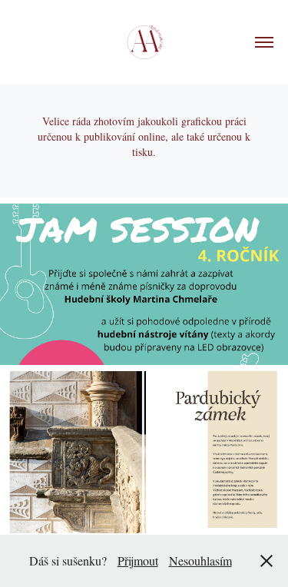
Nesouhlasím (200, 560)
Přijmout (138, 560)
